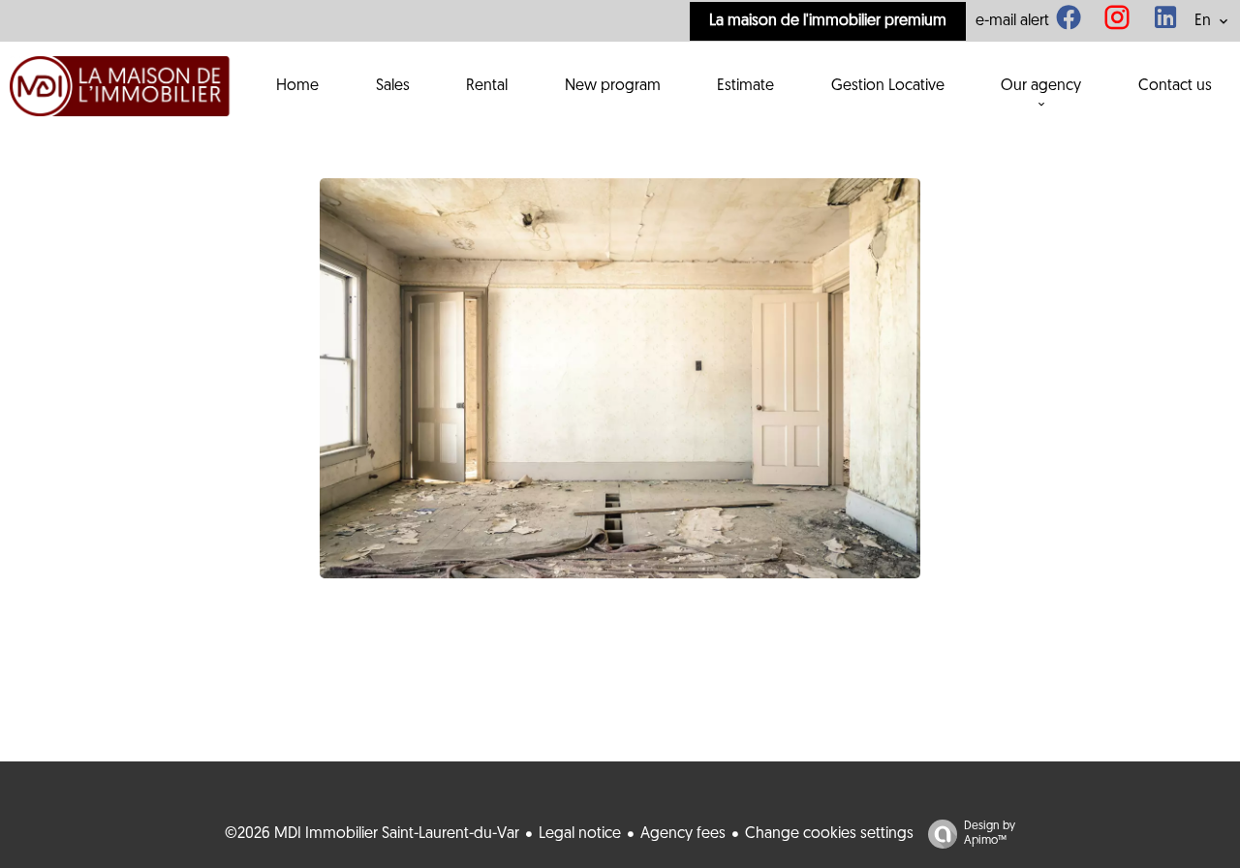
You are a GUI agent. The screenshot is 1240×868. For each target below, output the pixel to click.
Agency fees (683, 834)
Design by (989, 834)
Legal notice (580, 834)
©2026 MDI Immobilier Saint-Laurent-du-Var (372, 834)
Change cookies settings (829, 834)
